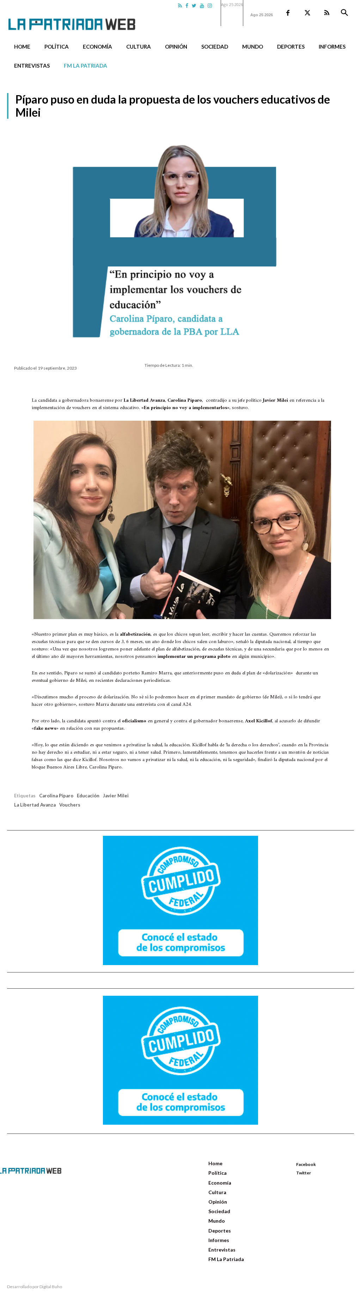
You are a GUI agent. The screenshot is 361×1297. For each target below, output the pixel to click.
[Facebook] (187, 5)
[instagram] (210, 5)
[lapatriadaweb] (82, 18)
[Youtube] (202, 5)
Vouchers (69, 805)
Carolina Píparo (56, 795)
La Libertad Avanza (35, 805)
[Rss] (180, 5)
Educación (88, 795)
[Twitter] (194, 5)
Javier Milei (116, 795)
